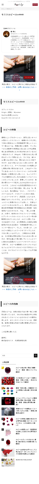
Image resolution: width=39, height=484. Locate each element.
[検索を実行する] (35, 355)
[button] (2, 4)
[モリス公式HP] (19, 4)
